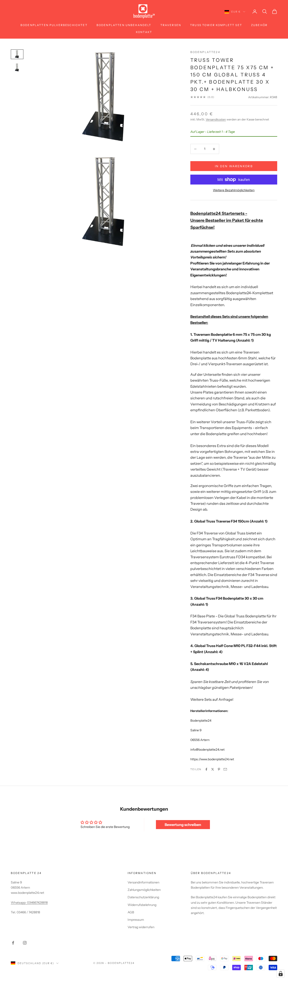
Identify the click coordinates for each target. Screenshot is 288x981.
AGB (131, 912)
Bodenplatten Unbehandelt (124, 25)
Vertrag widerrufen (141, 927)
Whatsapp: (19, 903)
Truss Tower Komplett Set (216, 25)
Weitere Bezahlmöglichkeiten (233, 190)
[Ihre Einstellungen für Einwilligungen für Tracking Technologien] (280, 973)
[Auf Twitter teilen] (212, 769)
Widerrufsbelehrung (142, 905)
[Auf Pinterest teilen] (219, 769)
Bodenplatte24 (205, 52)
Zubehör (259, 25)
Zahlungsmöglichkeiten (144, 890)
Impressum (136, 920)
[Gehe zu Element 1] (17, 54)
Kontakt (144, 32)
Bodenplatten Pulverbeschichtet (54, 25)
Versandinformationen (143, 882)
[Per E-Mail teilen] (225, 769)
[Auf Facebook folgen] (13, 943)
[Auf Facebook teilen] (206, 769)
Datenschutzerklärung (143, 897)
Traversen (170, 25)
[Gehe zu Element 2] (17, 67)
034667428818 (37, 903)
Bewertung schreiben (183, 824)
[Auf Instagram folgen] (24, 943)
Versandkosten (216, 119)
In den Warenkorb (234, 166)
